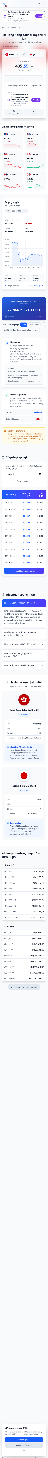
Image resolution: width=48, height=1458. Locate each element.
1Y (25, 211)
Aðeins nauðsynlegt (24, 1445)
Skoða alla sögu (35, 285)
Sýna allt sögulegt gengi (24, 571)
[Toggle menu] (44, 4)
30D (13, 211)
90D (19, 211)
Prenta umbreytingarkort (25, 987)
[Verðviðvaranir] (39, 4)
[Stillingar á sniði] (44, 11)
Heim (4, 27)
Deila (24, 324)
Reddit (6, 330)
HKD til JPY (12, 27)
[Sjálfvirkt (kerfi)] (44, 17)
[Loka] (44, 1426)
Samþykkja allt (24, 1439)
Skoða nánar (22, 481)
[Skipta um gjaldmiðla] (24, 54)
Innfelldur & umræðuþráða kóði (25, 330)
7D (8, 211)
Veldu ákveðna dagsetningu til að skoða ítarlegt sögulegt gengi (23, 467)
